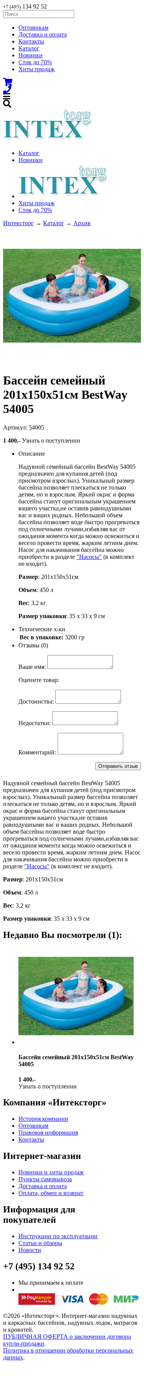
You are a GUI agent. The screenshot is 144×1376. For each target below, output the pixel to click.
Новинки (30, 55)
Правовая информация (48, 1132)
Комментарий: (37, 752)
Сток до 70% (35, 62)
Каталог (29, 48)
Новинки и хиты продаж (51, 1172)
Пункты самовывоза (45, 1179)
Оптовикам (33, 27)
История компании (43, 1118)
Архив (82, 223)
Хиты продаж (36, 69)
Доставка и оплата (42, 34)
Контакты (31, 41)
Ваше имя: (32, 667)
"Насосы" (89, 556)
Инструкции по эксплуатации (58, 1236)
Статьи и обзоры (40, 1243)
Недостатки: (34, 723)
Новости (29, 1250)
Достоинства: (36, 701)
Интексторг (18, 223)
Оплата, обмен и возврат (50, 1193)
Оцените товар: (38, 680)
